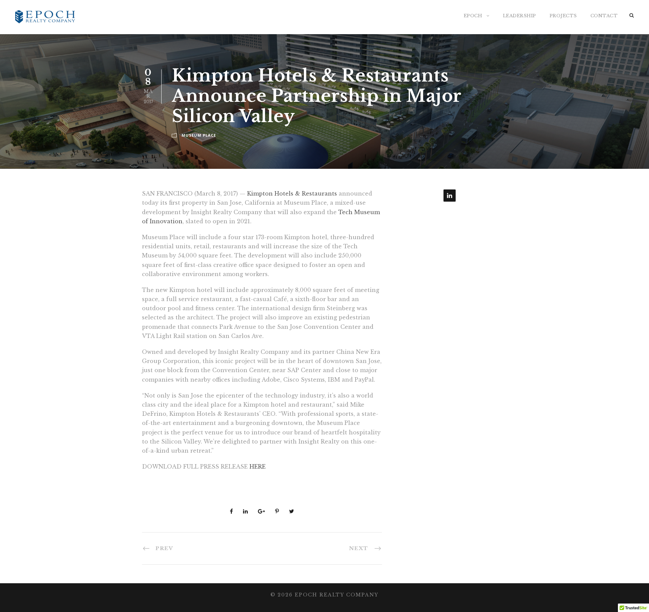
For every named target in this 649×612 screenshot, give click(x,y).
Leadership (519, 16)
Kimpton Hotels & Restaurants (292, 193)
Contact (604, 16)
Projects (563, 16)
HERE (257, 466)
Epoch (473, 16)
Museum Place (199, 135)
